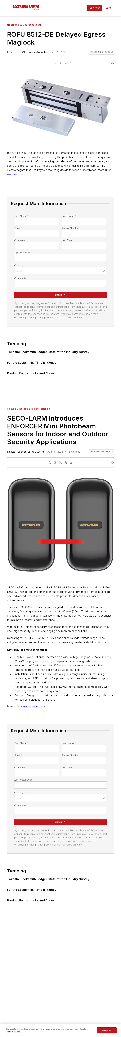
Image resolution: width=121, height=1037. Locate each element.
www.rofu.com (16, 174)
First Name (21, 216)
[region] (60, 1030)
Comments (20, 278)
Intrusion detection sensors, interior (28, 409)
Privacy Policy (13, 1032)
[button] (9, 8)
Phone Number (70, 228)
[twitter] (60, 63)
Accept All (106, 1030)
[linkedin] (55, 63)
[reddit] (65, 63)
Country (19, 265)
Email (18, 228)
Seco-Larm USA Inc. (33, 451)
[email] (71, 63)
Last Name (69, 216)
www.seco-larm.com (33, 706)
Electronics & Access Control (24, 25)
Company (19, 240)
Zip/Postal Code (23, 252)
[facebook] (49, 63)
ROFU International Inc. (35, 52)
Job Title (68, 240)
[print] (112, 63)
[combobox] (60, 270)
